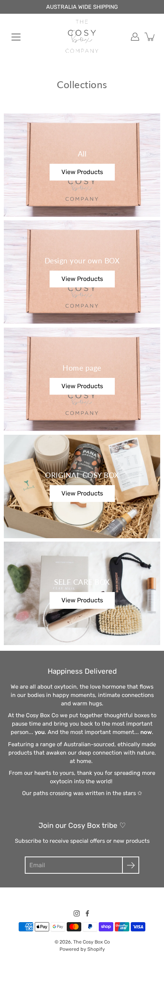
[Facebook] (87, 913)
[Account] (135, 37)
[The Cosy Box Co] (82, 37)
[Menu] (16, 37)
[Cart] (150, 37)
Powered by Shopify (82, 949)
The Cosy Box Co (91, 942)
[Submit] (130, 865)
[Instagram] (76, 913)
